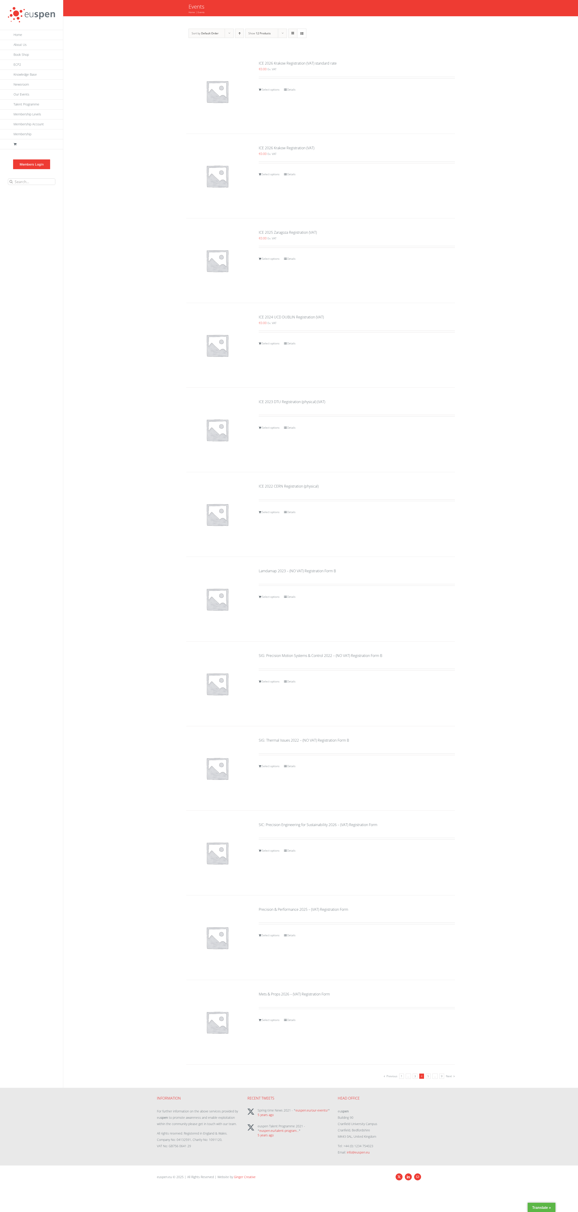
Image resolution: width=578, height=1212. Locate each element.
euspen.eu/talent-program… (279, 1130)
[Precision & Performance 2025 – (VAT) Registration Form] (217, 938)
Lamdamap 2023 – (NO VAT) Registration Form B (297, 570)
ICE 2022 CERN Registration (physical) (289, 486)
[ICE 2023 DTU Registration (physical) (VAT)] (217, 430)
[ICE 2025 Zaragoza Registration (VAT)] (217, 261)
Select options (271, 89)
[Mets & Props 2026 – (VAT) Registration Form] (217, 1022)
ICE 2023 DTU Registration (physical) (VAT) (292, 401)
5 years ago (266, 1115)
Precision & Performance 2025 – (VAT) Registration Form (303, 909)
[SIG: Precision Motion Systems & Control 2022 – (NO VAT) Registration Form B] (217, 684)
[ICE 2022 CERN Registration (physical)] (217, 514)
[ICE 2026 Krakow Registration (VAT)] (217, 176)
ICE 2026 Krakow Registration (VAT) (286, 147)
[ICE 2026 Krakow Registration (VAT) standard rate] (217, 91)
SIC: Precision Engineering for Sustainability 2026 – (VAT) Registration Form (318, 824)
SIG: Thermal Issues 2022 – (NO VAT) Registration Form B (304, 740)
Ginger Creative (245, 1177)
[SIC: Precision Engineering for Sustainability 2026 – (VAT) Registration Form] (217, 853)
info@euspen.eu (358, 1152)
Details (291, 89)
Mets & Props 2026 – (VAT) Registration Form (294, 994)
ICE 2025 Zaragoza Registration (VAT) (288, 232)
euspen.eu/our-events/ (312, 1110)
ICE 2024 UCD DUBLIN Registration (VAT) (291, 317)
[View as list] (301, 33)
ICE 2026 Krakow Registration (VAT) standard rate (298, 63)
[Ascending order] (239, 33)
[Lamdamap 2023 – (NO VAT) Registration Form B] (217, 599)
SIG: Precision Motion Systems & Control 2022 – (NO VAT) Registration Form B (320, 655)
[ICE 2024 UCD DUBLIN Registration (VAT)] (217, 345)
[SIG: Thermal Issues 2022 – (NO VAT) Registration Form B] (217, 768)
